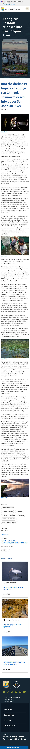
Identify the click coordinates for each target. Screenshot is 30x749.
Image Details (4, 131)
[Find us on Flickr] (20, 692)
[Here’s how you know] (15, 3)
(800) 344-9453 (8, 699)
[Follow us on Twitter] (13, 692)
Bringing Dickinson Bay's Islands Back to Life (13, 588)
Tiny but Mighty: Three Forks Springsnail (12, 626)
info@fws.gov (9, 701)
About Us (8, 709)
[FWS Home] (2, 9)
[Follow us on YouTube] (25, 692)
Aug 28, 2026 (6, 594)
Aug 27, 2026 (6, 631)
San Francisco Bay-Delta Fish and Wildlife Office (14, 543)
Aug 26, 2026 (6, 669)
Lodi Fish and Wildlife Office (8, 541)
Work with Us (9, 725)
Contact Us (9, 715)
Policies (7, 720)
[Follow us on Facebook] (5, 692)
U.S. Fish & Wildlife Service (12, 9)
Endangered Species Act (12, 620)
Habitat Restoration (11, 582)
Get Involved (4, 534)
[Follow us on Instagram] (8, 692)
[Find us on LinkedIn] (16, 692)
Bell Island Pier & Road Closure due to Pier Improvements (14, 663)
